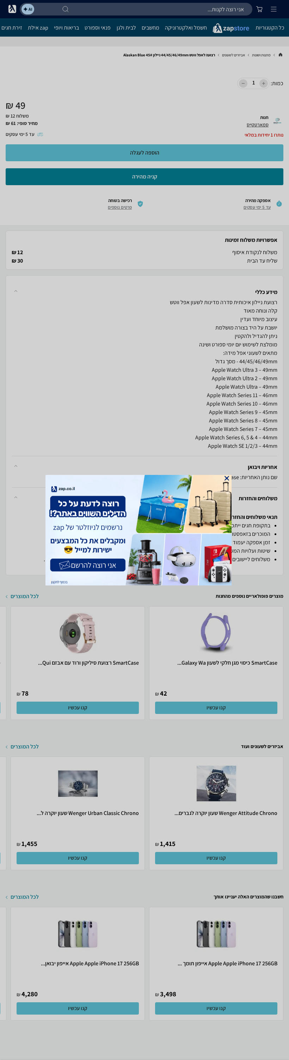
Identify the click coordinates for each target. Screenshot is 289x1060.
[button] (227, 478)
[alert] (144, 530)
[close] (227, 478)
